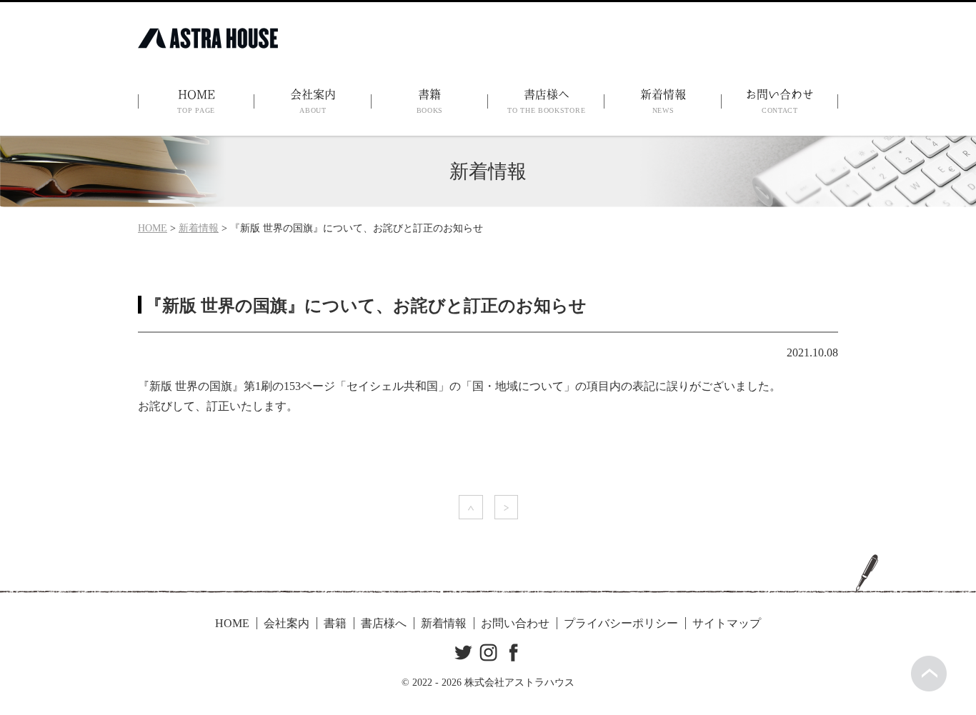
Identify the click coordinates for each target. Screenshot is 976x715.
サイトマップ (726, 623)
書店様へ (546, 101)
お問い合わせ (779, 101)
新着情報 (663, 101)
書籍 (430, 101)
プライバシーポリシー (621, 623)
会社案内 (313, 101)
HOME (196, 101)
